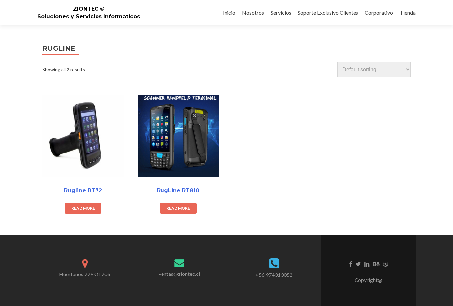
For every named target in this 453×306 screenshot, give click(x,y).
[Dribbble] (385, 263)
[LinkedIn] (366, 263)
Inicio (229, 12)
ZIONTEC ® (88, 9)
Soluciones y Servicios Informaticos (88, 16)
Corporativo (379, 12)
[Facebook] (350, 263)
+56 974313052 (273, 275)
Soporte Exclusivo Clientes (328, 12)
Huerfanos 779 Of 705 (84, 274)
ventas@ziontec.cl (179, 274)
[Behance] (376, 263)
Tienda (408, 12)
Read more (83, 208)
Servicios (281, 12)
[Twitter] (358, 263)
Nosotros (253, 12)
